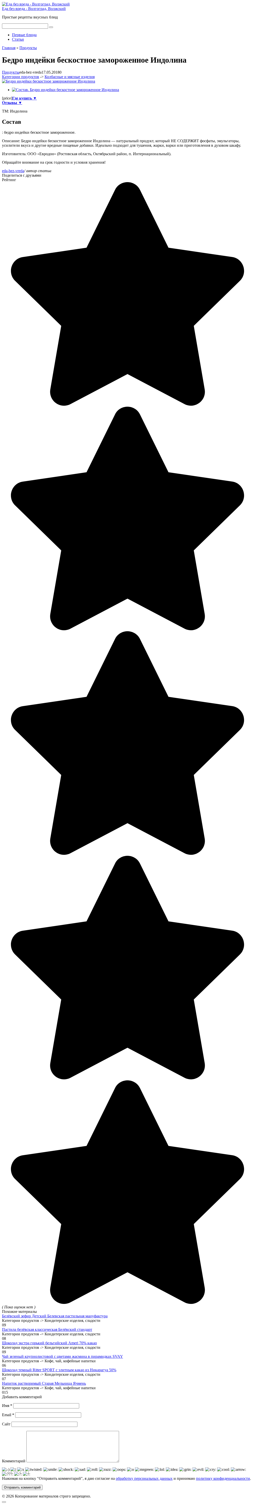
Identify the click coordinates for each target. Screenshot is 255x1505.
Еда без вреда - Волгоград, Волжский (34, 8)
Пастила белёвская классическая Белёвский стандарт (47, 1329)
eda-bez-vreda (13, 171)
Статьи (18, 39)
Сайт (6, 1424)
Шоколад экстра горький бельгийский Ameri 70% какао (49, 1343)
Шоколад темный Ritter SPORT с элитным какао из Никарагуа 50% (59, 1370)
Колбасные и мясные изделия (70, 77)
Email (8, 1415)
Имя (7, 1405)
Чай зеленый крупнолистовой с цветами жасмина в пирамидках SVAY (62, 1356)
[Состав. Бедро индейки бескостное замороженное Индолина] (65, 90)
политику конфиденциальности (223, 1478)
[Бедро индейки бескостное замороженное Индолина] (48, 81)
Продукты (10, 72)
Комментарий (13, 1461)
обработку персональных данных (144, 1478)
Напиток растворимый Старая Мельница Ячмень (44, 1383)
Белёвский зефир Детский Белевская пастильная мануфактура (55, 1316)
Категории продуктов (20, 77)
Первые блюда (24, 35)
